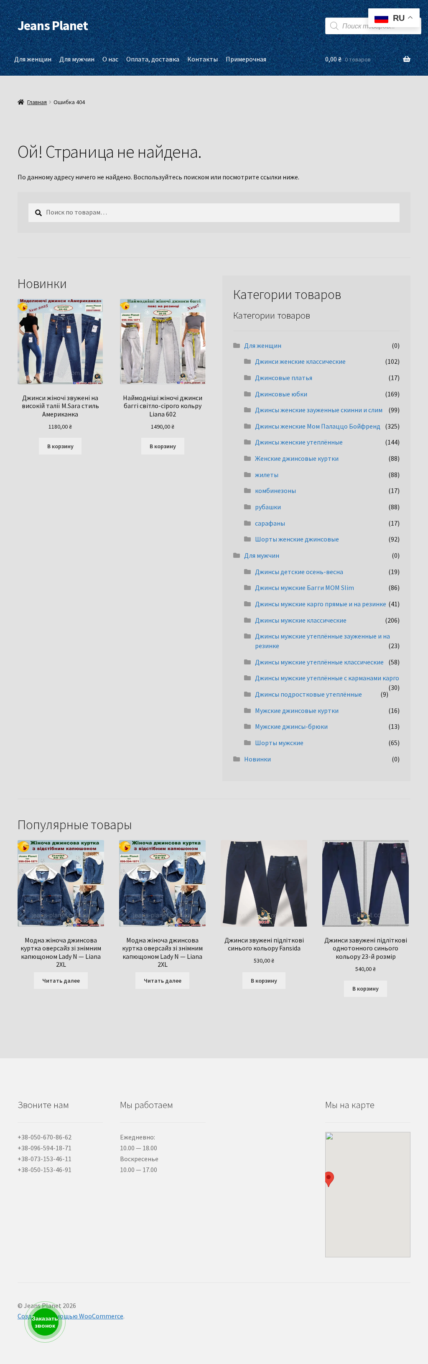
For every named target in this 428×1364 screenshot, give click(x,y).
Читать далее (61, 980)
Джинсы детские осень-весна (299, 571)
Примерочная (246, 59)
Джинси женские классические (300, 361)
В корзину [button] (60, 446)
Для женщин (32, 59)
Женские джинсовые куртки (297, 458)
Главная (37, 102)
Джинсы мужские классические (300, 620)
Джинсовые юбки (281, 394)
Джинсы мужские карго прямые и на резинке (320, 604)
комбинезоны (275, 490)
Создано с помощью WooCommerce (70, 1316)
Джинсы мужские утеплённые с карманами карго (327, 678)
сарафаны (270, 523)
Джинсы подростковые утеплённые (308, 694)
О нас (110, 59)
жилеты (266, 474)
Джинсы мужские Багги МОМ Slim (304, 587)
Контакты (202, 59)
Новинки (257, 759)
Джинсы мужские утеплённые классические (319, 662)
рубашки (268, 507)
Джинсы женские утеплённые (299, 442)
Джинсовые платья (283, 377)
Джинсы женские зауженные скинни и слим (318, 410)
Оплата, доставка (152, 59)
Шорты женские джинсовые (297, 539)
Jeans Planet (53, 25)
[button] (328, 1179)
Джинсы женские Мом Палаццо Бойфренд (317, 426)
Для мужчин (76, 59)
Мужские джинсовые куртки (297, 710)
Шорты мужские (279, 742)
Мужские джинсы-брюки (291, 726)
